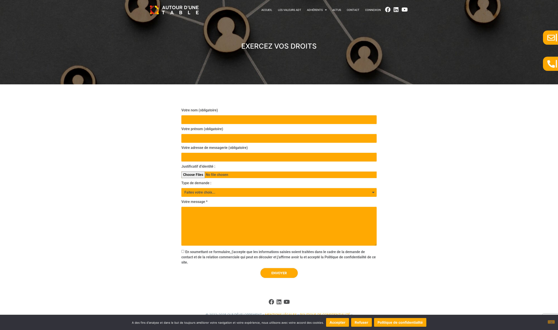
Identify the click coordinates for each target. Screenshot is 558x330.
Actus (336, 10)
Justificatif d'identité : (198, 166)
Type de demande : (196, 183)
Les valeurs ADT (289, 10)
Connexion (373, 10)
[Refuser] (551, 322)
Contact (353, 10)
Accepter (337, 322)
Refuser (361, 322)
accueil (266, 10)
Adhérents (315, 10)
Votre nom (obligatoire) (199, 110)
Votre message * (194, 202)
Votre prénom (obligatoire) (202, 129)
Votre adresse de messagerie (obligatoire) (214, 148)
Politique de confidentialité (400, 322)
